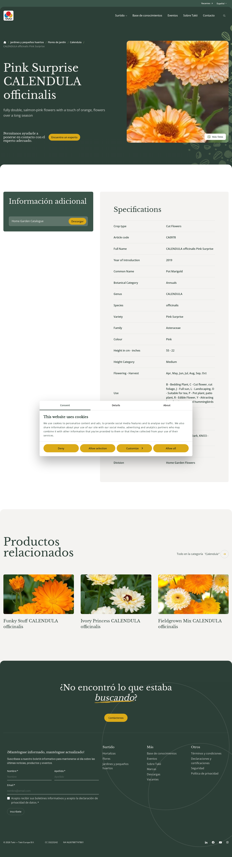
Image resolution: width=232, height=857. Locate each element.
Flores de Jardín (57, 42)
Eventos (173, 15)
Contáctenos (115, 717)
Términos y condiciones (206, 753)
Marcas (151, 769)
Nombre (11, 771)
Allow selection (98, 448)
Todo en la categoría (198, 554)
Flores (106, 759)
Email (10, 785)
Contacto (209, 15)
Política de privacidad (204, 773)
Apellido (59, 771)
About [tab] (167, 405)
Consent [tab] (65, 405)
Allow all (171, 448)
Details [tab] (116, 405)
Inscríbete (15, 811)
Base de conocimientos (147, 15)
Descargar (77, 221)
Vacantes (153, 779)
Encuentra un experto (64, 137)
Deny (61, 448)
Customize (132, 448)
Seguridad (197, 768)
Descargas (153, 774)
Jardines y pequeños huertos (27, 42)
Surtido (120, 15)
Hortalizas (109, 753)
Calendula (76, 42)
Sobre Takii (190, 15)
